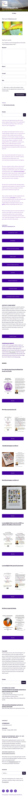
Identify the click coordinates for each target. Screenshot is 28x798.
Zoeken (4, 112)
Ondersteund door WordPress (15, 794)
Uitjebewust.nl (10, 8)
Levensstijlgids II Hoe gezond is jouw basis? (12, 565)
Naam (4, 66)
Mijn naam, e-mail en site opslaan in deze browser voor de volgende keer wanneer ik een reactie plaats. (13, 89)
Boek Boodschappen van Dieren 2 (10, 480)
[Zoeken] (24, 115)
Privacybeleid (5, 782)
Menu (14, 13)
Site (3, 80)
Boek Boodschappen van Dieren (10, 445)
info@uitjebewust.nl (13, 761)
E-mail (4, 73)
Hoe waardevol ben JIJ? (10, 409)
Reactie (4, 47)
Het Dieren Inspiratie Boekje (9, 608)
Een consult (12, 351)
